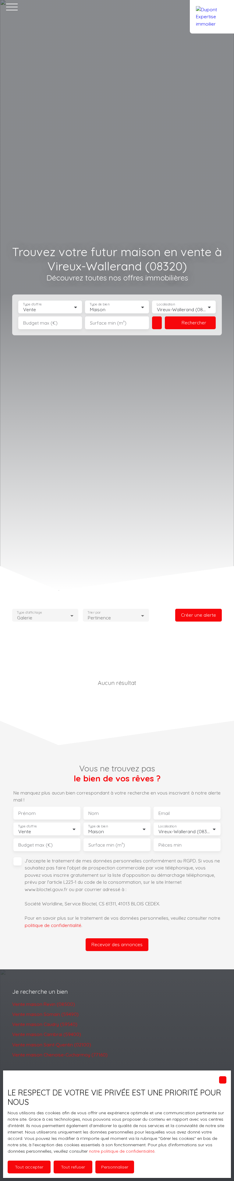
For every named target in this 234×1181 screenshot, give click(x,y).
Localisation (166, 304)
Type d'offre (32, 304)
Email (164, 813)
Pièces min (170, 845)
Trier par (94, 613)
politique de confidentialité (53, 925)
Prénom (27, 813)
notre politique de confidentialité (121, 1151)
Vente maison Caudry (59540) (44, 1024)
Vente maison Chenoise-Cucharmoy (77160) (60, 1055)
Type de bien (99, 304)
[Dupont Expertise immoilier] (212, 7)
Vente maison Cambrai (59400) (46, 1034)
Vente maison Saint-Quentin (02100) (51, 1045)
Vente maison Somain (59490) (45, 1014)
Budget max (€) (40, 323)
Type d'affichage (29, 613)
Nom (93, 813)
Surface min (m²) (108, 323)
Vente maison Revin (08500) (43, 1004)
